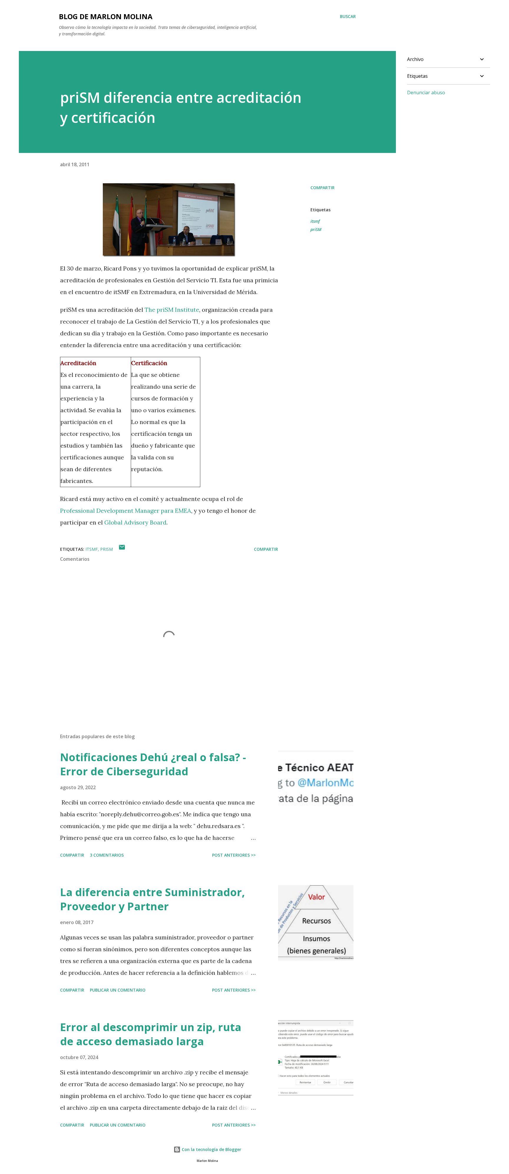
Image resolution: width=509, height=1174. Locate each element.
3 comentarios (107, 855)
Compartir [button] (322, 187)
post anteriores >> (234, 855)
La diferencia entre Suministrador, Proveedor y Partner (152, 899)
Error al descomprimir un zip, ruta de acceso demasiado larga (150, 1034)
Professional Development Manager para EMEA (125, 510)
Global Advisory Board (135, 522)
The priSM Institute (172, 309)
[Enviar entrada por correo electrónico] (121, 549)
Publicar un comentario (118, 990)
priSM (315, 229)
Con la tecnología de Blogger (211, 1149)
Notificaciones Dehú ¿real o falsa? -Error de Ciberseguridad (153, 764)
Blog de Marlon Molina (106, 16)
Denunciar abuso (426, 92)
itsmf (315, 221)
